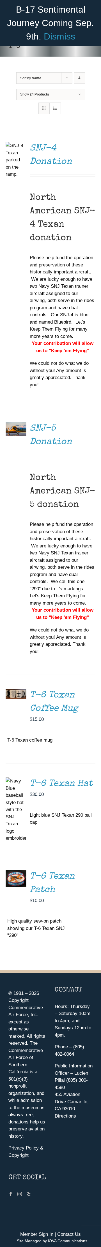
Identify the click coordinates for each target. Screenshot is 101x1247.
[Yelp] (28, 1194)
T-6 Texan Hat (61, 784)
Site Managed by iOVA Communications (52, 1241)
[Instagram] (19, 1194)
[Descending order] (79, 78)
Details (17, 422)
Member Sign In (36, 1234)
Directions (65, 1116)
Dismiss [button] (59, 36)
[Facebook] (10, 1194)
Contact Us (69, 1234)
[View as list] (55, 108)
